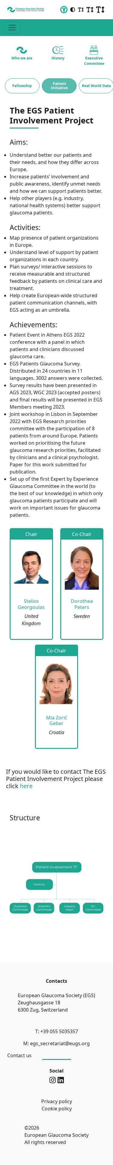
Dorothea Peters (82, 604)
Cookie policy (57, 1108)
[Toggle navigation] (12, 28)
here (26, 786)
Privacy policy (56, 1101)
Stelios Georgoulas (31, 604)
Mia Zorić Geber (56, 720)
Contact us (19, 1055)
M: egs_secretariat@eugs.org (56, 1043)
